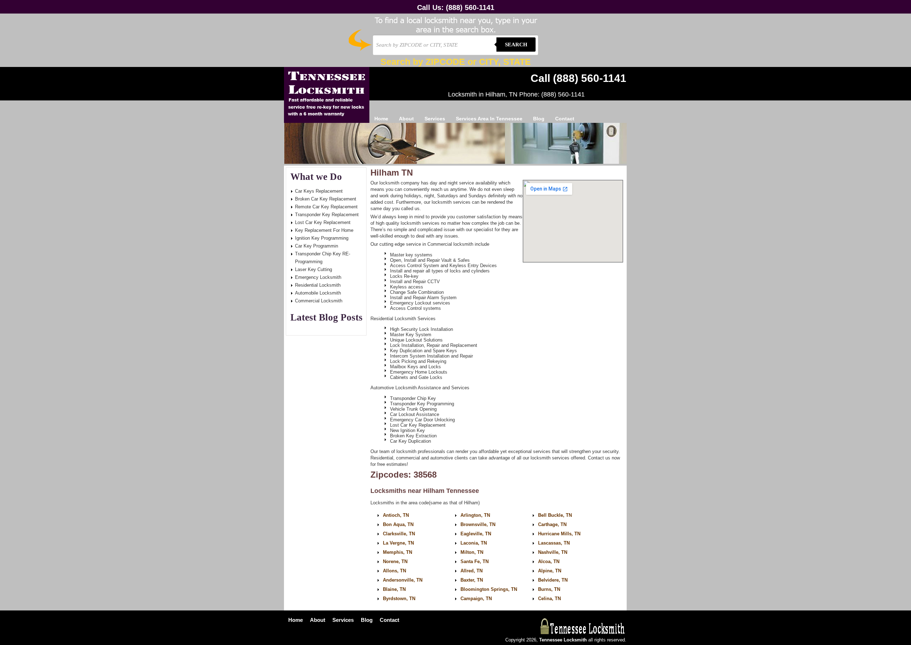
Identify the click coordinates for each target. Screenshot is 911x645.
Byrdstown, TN (399, 598)
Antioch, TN (396, 515)
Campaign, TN (476, 598)
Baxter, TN (471, 580)
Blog (538, 118)
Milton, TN (471, 552)
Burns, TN (549, 589)
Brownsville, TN (477, 524)
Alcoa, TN (548, 561)
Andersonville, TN (402, 580)
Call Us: (455, 7)
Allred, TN (471, 570)
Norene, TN (395, 561)
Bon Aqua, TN (398, 524)
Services (435, 118)
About (406, 118)
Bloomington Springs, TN (488, 589)
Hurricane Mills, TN (559, 533)
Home (381, 118)
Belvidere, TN (553, 580)
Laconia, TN (473, 543)
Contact (564, 118)
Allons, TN (394, 570)
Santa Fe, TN (474, 561)
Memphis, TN (397, 552)
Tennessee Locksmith (326, 95)
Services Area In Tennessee (489, 118)
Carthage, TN (552, 524)
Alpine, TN (549, 570)
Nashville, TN (552, 552)
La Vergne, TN (398, 543)
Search (516, 44)
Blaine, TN (394, 589)
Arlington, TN (475, 515)
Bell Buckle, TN (555, 515)
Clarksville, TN (399, 533)
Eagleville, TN (475, 533)
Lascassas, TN (554, 543)
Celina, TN (549, 598)
